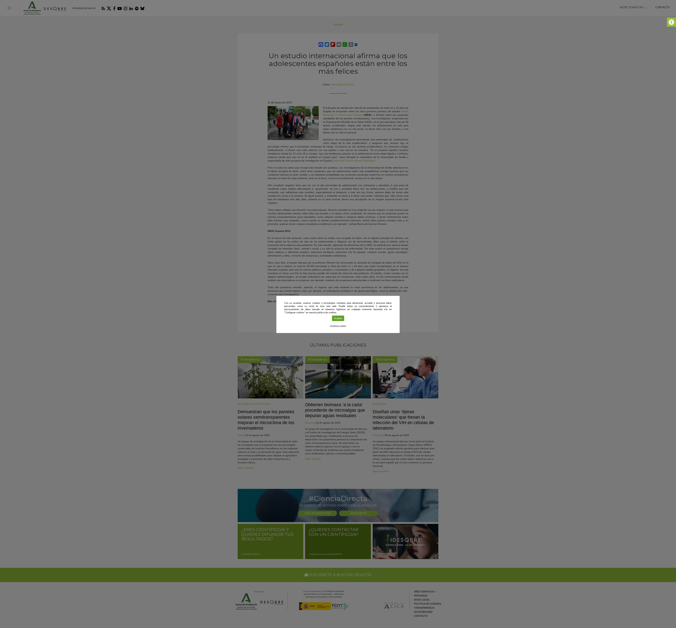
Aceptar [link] (338, 318)
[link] (671, 22)
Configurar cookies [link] (338, 326)
